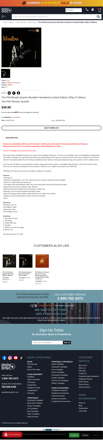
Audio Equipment (35, 374)
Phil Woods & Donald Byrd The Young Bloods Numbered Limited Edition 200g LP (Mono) (42, 275)
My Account (83, 365)
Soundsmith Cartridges (59, 375)
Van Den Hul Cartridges (59, 380)
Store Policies (84, 382)
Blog (80, 405)
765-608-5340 (9, 386)
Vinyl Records (32, 364)
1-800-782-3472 (70, 298)
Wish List (82, 368)
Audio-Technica (32, 417)
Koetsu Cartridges (57, 372)
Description (12, 138)
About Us (82, 403)
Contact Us (83, 373)
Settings (85, 435)
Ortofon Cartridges (58, 383)
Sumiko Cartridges (58, 378)
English (70, 10)
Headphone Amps (33, 388)
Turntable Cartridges (62, 362)
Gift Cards (82, 371)
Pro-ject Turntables (34, 406)
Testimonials (83, 408)
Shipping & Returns (86, 379)
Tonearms (30, 393)
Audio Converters (33, 379)
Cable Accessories (58, 396)
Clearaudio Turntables (35, 400)
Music (29, 362)
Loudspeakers (32, 390)
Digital (29, 367)
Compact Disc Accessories (61, 401)
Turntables (32, 398)
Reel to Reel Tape (33, 369)
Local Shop (83, 411)
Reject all (96, 435)
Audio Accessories (60, 388)
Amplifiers (30, 377)
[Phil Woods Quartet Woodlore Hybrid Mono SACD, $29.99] (25, 261)
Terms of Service (85, 387)
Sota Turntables (32, 411)
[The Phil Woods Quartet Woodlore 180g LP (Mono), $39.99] (9, 261)
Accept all (74, 435)
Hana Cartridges (57, 369)
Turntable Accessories (59, 390)
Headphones (31, 385)
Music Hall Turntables (35, 403)
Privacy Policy (84, 384)
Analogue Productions (13, 83)
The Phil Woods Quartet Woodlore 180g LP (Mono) (8, 273)
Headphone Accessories (60, 393)
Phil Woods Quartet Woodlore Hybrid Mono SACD (25, 273)
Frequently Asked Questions (89, 376)
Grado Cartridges (57, 364)
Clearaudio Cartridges (59, 367)
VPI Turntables (32, 408)
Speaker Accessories (59, 398)
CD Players (31, 382)
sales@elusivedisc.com (10, 392)
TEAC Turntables (33, 414)
